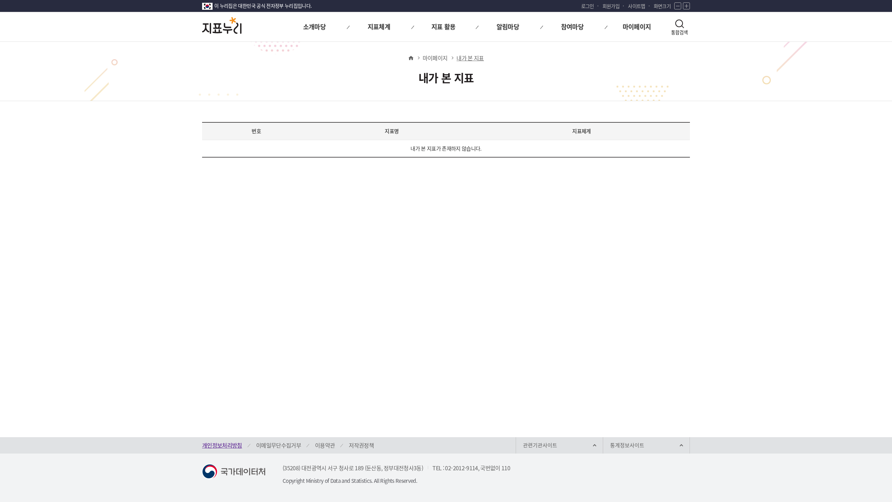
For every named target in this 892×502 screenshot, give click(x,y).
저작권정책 (361, 445)
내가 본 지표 (470, 58)
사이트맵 (636, 5)
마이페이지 (435, 58)
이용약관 (325, 445)
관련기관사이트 (540, 445)
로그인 (587, 5)
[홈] (410, 58)
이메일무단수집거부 (278, 445)
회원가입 (611, 5)
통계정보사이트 (627, 445)
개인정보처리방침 (222, 445)
